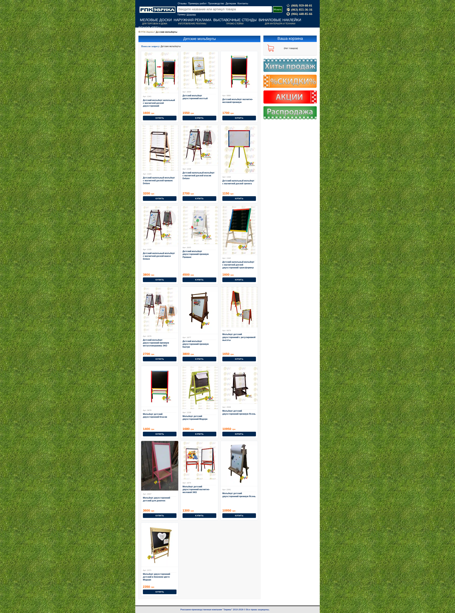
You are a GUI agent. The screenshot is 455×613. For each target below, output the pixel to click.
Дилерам (231, 3)
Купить (160, 118)
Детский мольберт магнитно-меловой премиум (237, 100)
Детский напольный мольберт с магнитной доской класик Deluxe (199, 176)
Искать (278, 9)
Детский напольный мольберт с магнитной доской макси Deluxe (159, 256)
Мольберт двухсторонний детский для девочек (156, 499)
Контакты (242, 3)
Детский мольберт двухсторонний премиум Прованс (196, 254)
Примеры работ (197, 3)
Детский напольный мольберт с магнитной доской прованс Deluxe (159, 180)
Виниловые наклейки (280, 20)
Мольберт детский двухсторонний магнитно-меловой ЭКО (196, 489)
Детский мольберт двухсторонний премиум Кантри (196, 344)
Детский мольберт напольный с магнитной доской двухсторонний (159, 103)
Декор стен (149, 28)
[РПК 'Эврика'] (157, 7)
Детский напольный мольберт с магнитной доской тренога (238, 182)
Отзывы (182, 3)
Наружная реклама (192, 20)
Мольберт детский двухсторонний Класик (155, 415)
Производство (216, 3)
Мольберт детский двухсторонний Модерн (195, 417)
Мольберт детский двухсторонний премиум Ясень (239, 412)
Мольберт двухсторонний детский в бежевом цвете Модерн (156, 577)
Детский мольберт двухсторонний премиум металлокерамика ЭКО (156, 343)
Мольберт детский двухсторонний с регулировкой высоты (238, 337)
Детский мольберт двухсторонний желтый (195, 97)
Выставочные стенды (235, 20)
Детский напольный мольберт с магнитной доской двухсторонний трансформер (238, 265)
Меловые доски (156, 20)
